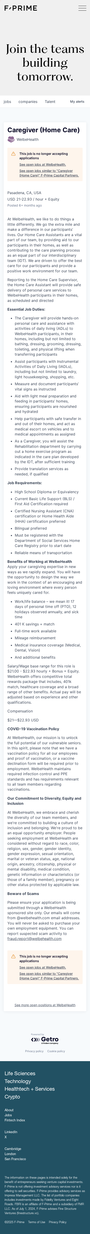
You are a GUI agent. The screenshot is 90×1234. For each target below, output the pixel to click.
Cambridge (13, 1149)
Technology (18, 1081)
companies (27, 101)
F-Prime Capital (21, 8)
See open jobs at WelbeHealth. (42, 164)
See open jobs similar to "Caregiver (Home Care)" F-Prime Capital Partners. (49, 173)
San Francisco (15, 1159)
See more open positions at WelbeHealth (45, 1005)
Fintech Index (15, 1120)
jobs (7, 101)
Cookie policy (56, 1051)
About (9, 1110)
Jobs (8, 1115)
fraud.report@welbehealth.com (34, 938)
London (10, 1154)
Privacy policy (34, 1051)
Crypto (12, 1097)
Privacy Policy (57, 1222)
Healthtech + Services (30, 1089)
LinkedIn (11, 1132)
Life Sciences (20, 1074)
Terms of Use (36, 1222)
